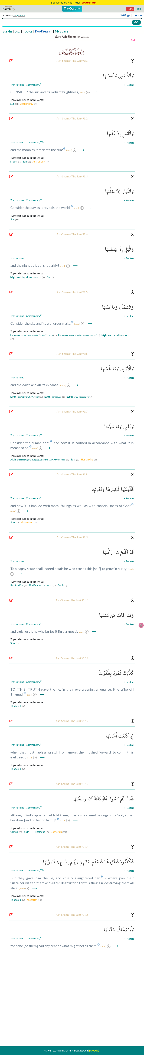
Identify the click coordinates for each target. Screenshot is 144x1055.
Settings (125, 15)
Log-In (138, 15)
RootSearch (43, 31)
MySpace (61, 31)
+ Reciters (129, 84)
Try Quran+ (72, 9)
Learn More (89, 2)
